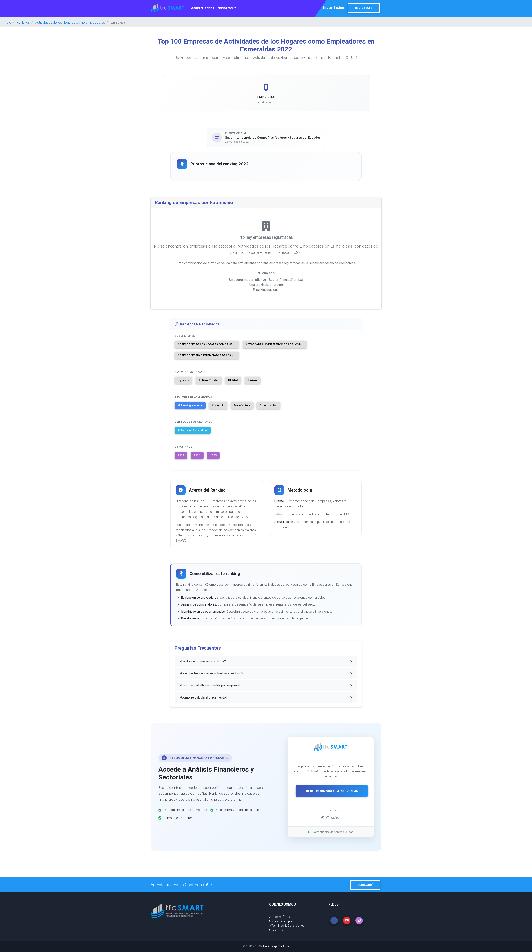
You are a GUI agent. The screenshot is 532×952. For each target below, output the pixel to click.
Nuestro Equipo (281, 921)
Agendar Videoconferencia (333, 791)
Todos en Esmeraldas (193, 430)
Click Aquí (365, 885)
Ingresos (183, 380)
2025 (213, 455)
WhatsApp (333, 817)
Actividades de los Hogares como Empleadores (70, 22)
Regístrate (363, 8)
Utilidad (233, 380)
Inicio (7, 22)
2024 (197, 455)
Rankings (23, 22)
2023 (181, 455)
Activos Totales (208, 380)
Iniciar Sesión (333, 7)
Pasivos (252, 380)
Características (202, 8)
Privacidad (278, 930)
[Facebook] (334, 920)
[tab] (266, 661)
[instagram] (359, 920)
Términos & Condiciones (287, 926)
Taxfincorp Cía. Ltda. (275, 946)
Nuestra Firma (280, 917)
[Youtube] (346, 920)
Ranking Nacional (191, 405)
